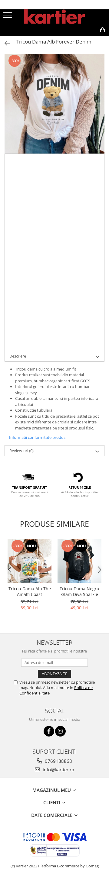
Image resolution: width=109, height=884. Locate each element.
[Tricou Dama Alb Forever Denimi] (54, 104)
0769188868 (58, 761)
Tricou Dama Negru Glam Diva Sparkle (79, 591)
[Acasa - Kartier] (54, 16)
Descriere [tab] (17, 356)
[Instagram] (60, 731)
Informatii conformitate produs (37, 437)
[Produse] (8, 16)
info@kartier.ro (57, 769)
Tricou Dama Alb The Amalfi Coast (29, 591)
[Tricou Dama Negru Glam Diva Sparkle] (79, 561)
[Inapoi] (4, 43)
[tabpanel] (54, 104)
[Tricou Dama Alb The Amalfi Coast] (29, 561)
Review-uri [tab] (21, 450)
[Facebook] (49, 731)
